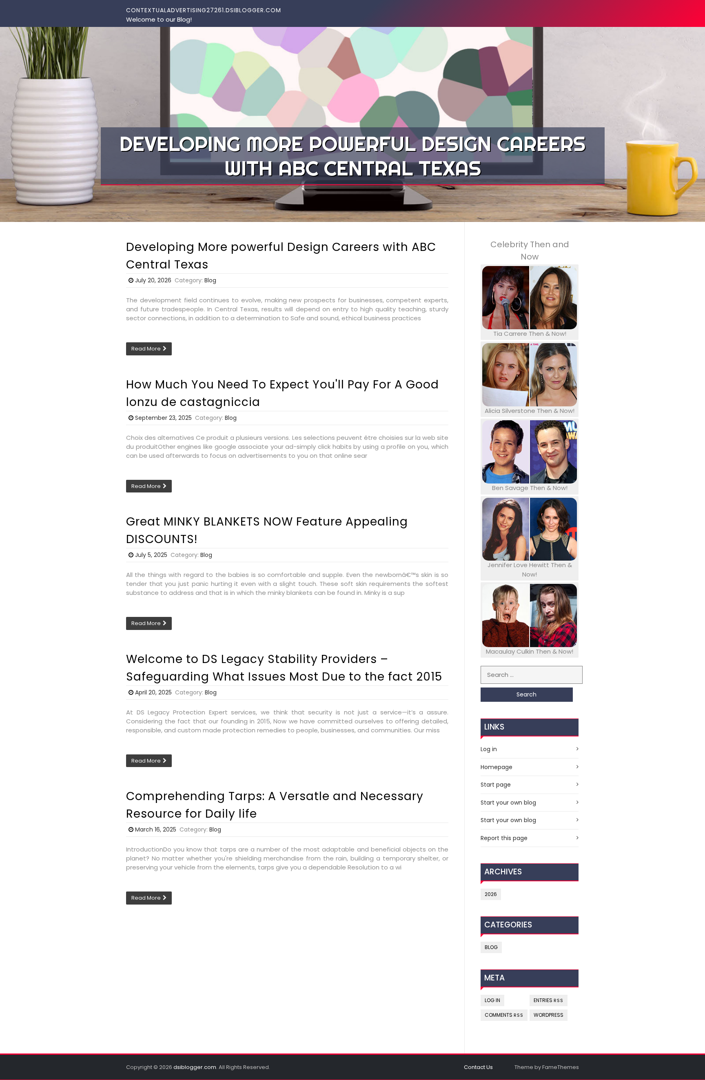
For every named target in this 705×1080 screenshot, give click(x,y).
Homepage (496, 767)
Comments (504, 1014)
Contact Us (478, 1067)
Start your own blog (508, 802)
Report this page (504, 838)
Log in (489, 749)
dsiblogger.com (194, 1067)
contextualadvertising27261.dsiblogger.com (203, 10)
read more (146, 349)
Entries (548, 1000)
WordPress (548, 1014)
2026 (491, 894)
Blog (210, 280)
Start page (496, 785)
